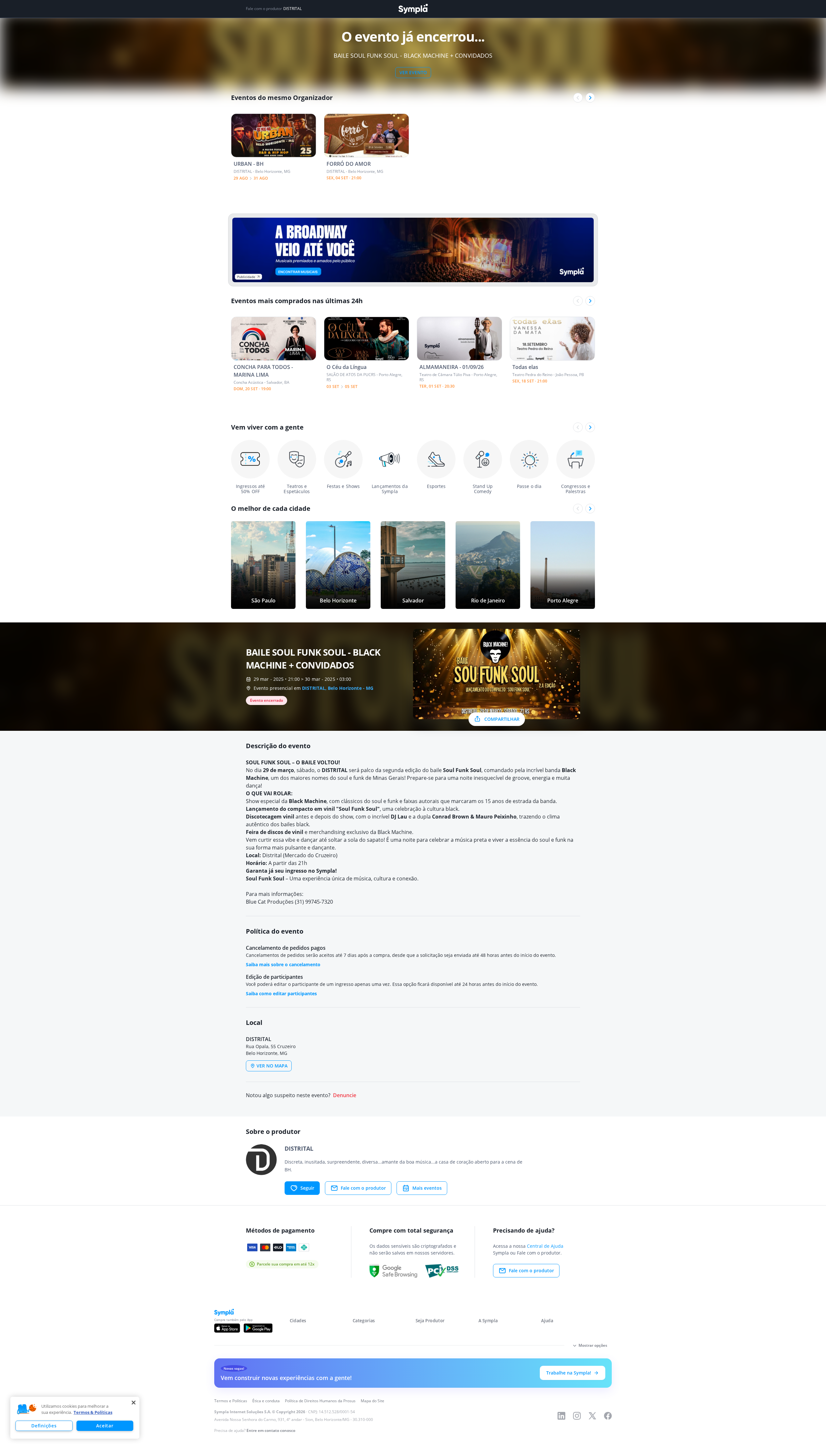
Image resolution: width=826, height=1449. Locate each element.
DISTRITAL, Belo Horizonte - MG (337, 688)
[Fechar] (133, 1402)
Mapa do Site (372, 1401)
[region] (74, 1418)
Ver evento (413, 72)
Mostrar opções (593, 1345)
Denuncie (344, 1095)
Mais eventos (427, 1188)
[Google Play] (258, 1328)
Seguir (307, 1188)
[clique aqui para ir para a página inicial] (413, 9)
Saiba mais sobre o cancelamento (283, 964)
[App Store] (227, 1328)
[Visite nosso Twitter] (592, 1416)
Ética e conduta (266, 1401)
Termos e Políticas (230, 1401)
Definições (43, 1426)
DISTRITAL (292, 8)
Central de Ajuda (545, 1246)
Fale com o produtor (363, 1188)
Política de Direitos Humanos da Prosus (320, 1401)
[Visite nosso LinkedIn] (561, 1416)
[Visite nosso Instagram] (577, 1416)
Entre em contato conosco (271, 1430)
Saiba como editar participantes (281, 993)
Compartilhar (501, 719)
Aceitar (104, 1426)
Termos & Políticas (93, 1412)
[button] (26, 1409)
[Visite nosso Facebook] (608, 1416)
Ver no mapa (272, 1066)
